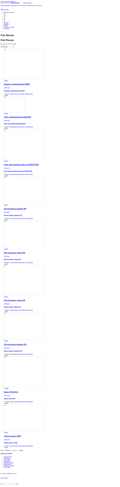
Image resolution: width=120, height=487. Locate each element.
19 (19, 450)
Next (22, 450)
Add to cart (7, 87)
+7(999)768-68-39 (14, 2)
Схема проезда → (28, 2)
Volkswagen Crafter (9, 465)
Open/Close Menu (5, 5)
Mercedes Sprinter (8, 462)
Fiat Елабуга (7, 459)
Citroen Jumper (14, 94)
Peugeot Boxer (29, 94)
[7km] (12, 5)
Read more (7, 212)
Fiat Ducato (22, 94)
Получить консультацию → (8, 1)
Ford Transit (7, 461)
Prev (8, 450)
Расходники (7, 467)
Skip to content (4, 9)
